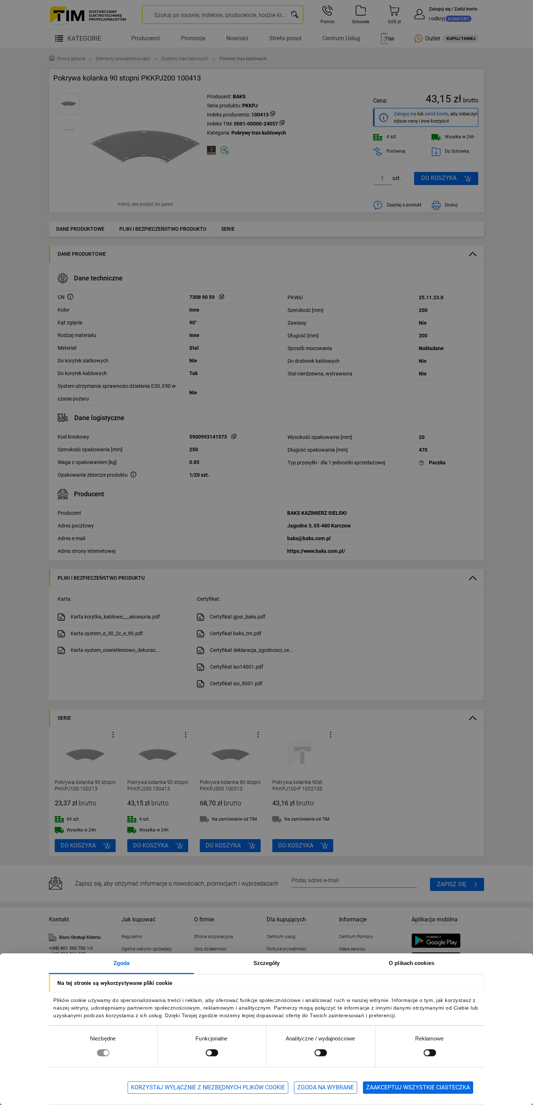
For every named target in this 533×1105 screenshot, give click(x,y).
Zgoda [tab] (121, 963)
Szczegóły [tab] (266, 963)
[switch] (212, 1052)
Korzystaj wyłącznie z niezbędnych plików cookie (208, 1087)
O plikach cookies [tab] (411, 963)
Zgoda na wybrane (325, 1087)
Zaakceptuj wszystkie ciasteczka (418, 1087)
